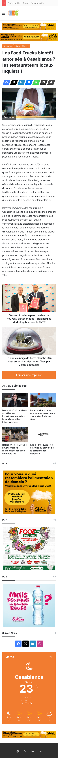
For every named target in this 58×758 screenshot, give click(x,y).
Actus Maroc (22, 46)
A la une (8, 46)
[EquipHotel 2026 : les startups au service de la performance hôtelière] (43, 434)
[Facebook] (6, 82)
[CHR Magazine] (13, 13)
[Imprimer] (50, 82)
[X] (13, 82)
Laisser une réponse (29, 375)
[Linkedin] (20, 82)
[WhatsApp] (35, 82)
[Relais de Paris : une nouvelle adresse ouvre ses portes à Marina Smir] (43, 400)
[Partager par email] (43, 82)
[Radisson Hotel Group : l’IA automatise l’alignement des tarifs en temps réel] (15, 434)
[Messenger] (28, 82)
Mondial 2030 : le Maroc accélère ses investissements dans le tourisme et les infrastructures (15, 416)
